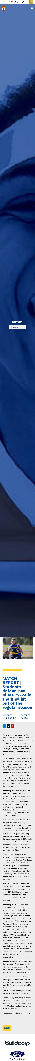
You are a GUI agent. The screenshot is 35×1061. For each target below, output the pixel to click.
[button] (31, 2)
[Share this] (4, 726)
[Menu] (32, 8)
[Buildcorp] (18, 1043)
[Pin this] (12, 726)
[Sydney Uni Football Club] (3, 8)
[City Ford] (17, 1053)
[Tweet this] (8, 726)
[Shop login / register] (10, 2)
